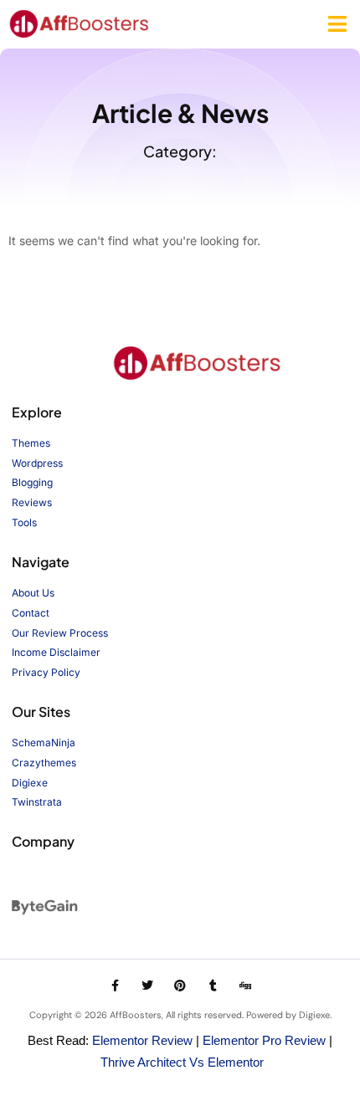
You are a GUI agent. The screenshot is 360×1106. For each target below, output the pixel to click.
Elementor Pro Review (264, 1040)
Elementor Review (142, 1040)
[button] (337, 24)
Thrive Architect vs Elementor (182, 1062)
